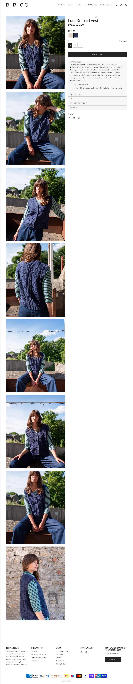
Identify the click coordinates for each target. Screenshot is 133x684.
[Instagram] (81, 652)
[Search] (116, 5)
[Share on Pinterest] (79, 118)
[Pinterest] (86, 652)
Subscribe (113, 660)
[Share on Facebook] (69, 118)
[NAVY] (75, 35)
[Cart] (125, 5)
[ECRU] (70, 35)
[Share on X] (74, 118)
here (120, 88)
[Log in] (121, 5)
